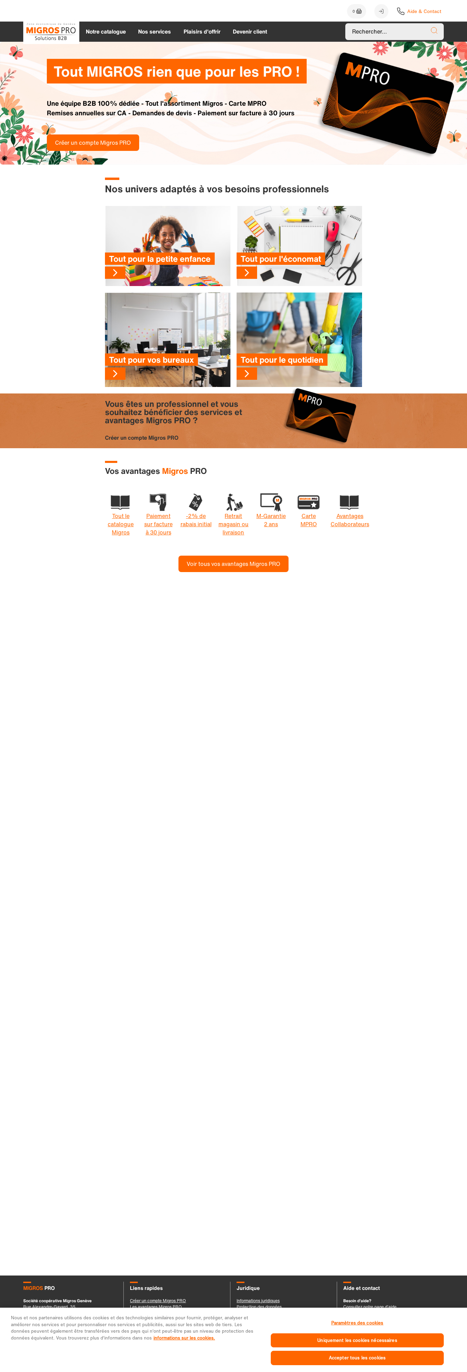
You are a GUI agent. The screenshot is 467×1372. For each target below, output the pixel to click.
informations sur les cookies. (184, 1338)
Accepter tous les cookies (357, 1358)
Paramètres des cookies (357, 1323)
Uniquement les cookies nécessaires (357, 1340)
